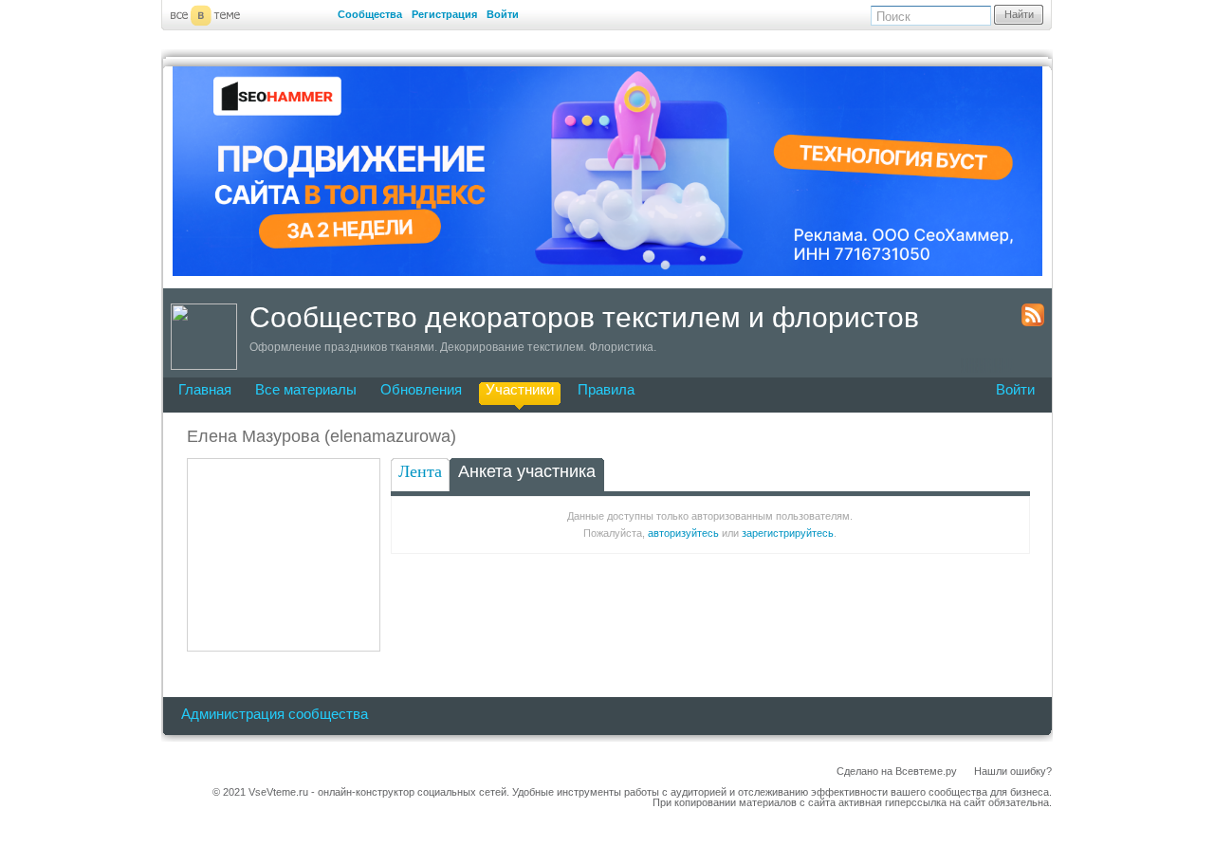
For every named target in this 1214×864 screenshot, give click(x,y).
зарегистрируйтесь (788, 533)
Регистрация (444, 14)
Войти (503, 14)
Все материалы (306, 389)
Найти (1019, 14)
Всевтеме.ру (926, 771)
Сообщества (370, 14)
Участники (520, 389)
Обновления (421, 389)
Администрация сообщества (274, 714)
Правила (606, 389)
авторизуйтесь (683, 533)
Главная (204, 389)
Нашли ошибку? (1013, 771)
